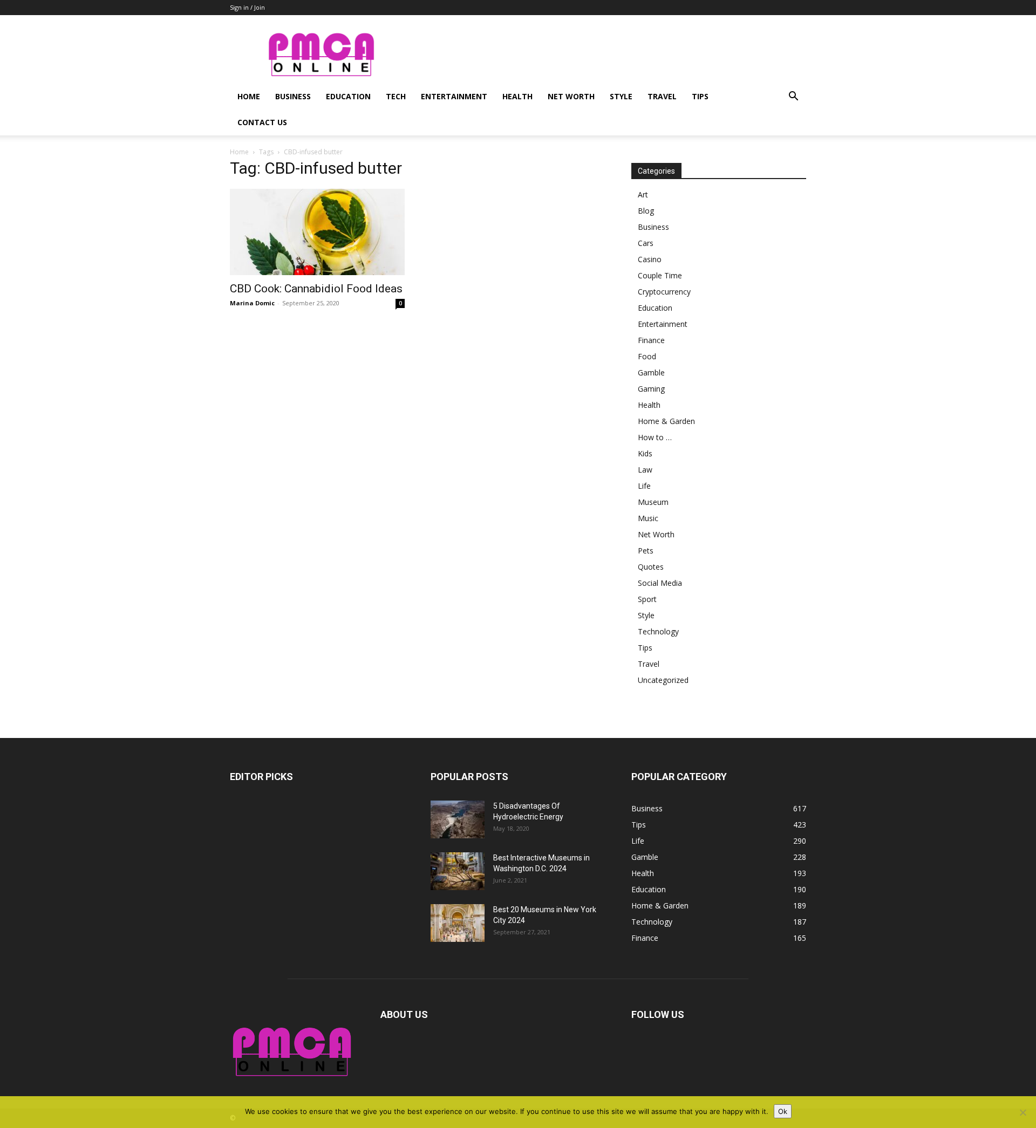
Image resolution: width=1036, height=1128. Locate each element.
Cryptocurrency (664, 291)
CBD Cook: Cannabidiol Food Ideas (316, 288)
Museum (653, 502)
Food (647, 356)
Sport (647, 599)
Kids (645, 453)
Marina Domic (252, 303)
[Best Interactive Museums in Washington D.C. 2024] (458, 871)
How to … (655, 437)
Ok (782, 1111)
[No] (1022, 1112)
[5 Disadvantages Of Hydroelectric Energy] (458, 819)
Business (293, 96)
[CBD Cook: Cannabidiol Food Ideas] (317, 232)
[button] (793, 97)
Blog (646, 211)
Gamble (651, 372)
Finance (651, 340)
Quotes (651, 567)
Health (517, 96)
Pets (645, 550)
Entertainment (454, 96)
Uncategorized (663, 680)
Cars (645, 243)
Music (648, 518)
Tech (396, 96)
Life (644, 486)
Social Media (660, 583)
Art (643, 194)
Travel (662, 96)
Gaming (651, 389)
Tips (700, 96)
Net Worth (571, 96)
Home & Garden (666, 421)
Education (348, 96)
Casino (650, 259)
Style (621, 96)
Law (645, 469)
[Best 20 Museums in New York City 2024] (458, 923)
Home (248, 96)
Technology (658, 631)
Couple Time (660, 275)
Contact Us (262, 122)
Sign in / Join (247, 7)
